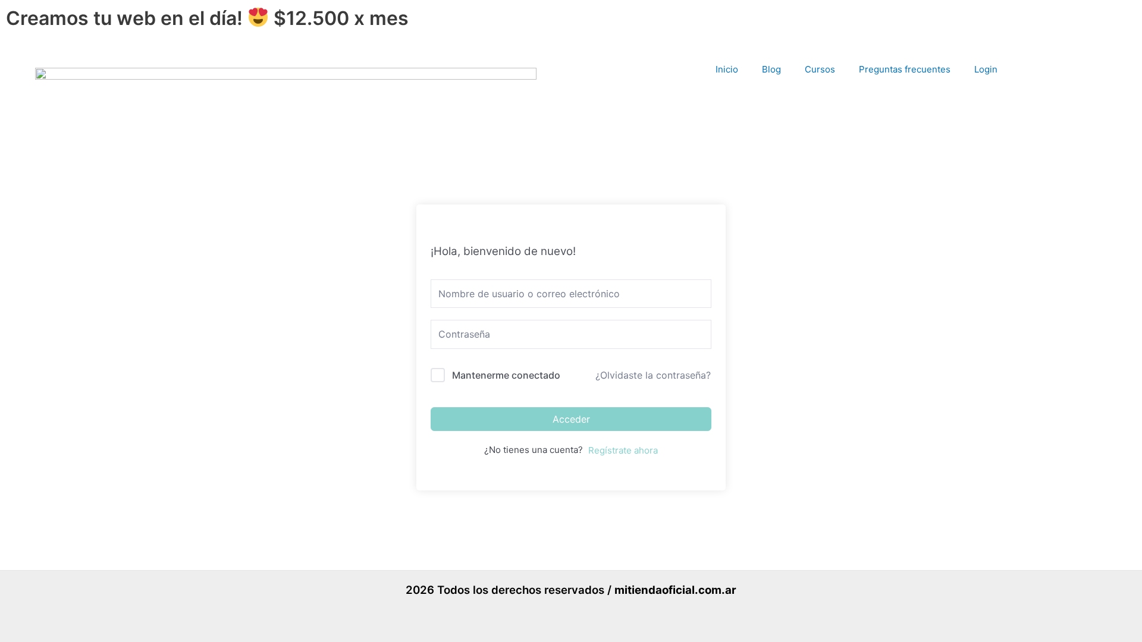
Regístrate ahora (623, 450)
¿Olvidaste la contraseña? (653, 375)
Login (985, 69)
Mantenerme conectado (506, 375)
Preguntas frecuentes (904, 69)
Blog (771, 69)
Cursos (820, 69)
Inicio (727, 69)
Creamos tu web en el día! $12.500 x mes (207, 18)
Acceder (571, 419)
